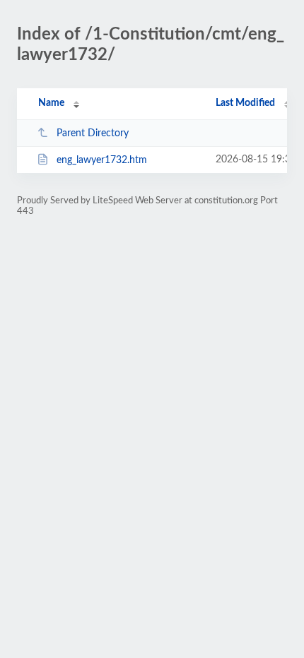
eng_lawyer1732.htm (102, 160)
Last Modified (245, 103)
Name (51, 103)
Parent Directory (93, 133)
